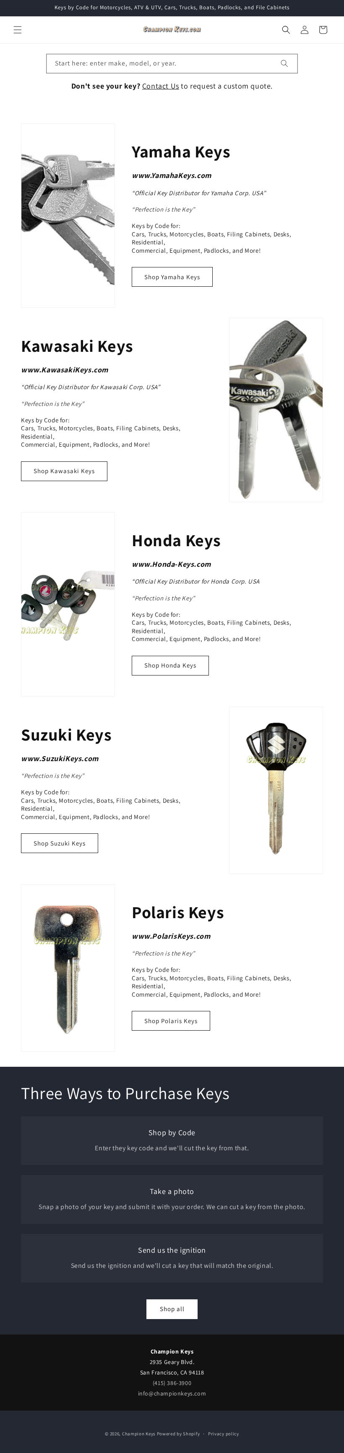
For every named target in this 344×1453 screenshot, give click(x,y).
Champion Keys (139, 1434)
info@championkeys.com (172, 1393)
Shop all (172, 1309)
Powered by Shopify (178, 1434)
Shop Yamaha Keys (172, 277)
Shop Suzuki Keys (60, 843)
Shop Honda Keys (170, 665)
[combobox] (172, 63)
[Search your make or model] (284, 63)
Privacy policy (223, 1434)
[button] (17, 30)
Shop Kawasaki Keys (64, 471)
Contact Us (160, 86)
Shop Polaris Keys (171, 1021)
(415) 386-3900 (172, 1383)
